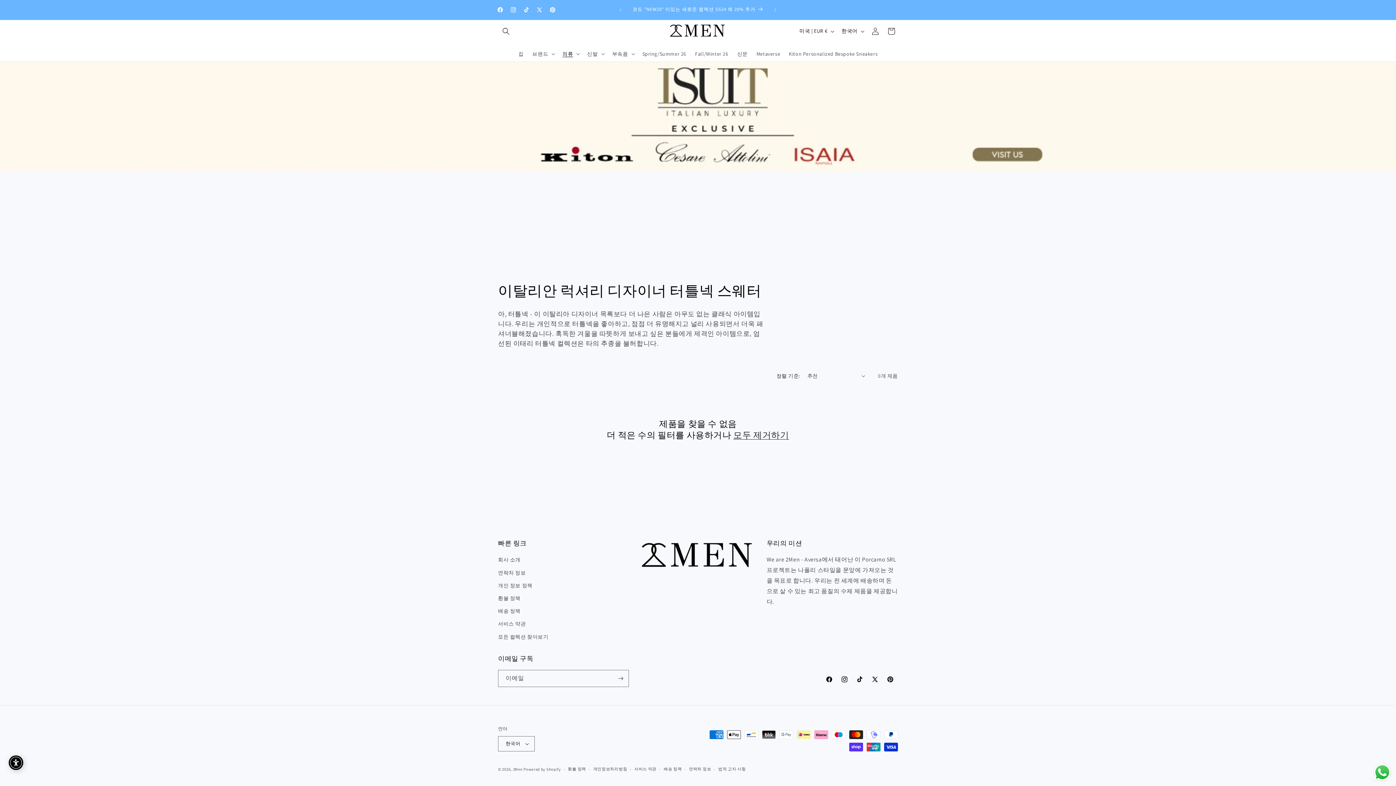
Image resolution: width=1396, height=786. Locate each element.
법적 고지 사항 (732, 768)
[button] (506, 31)
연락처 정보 (512, 572)
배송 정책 (509, 611)
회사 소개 (509, 559)
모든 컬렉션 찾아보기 (523, 637)
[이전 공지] (621, 10)
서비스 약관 (512, 623)
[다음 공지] (775, 10)
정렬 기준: (788, 376)
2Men (518, 769)
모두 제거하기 (761, 435)
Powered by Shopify (542, 769)
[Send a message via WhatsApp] (1382, 772)
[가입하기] (621, 678)
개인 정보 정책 (515, 585)
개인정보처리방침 (610, 768)
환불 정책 (509, 598)
